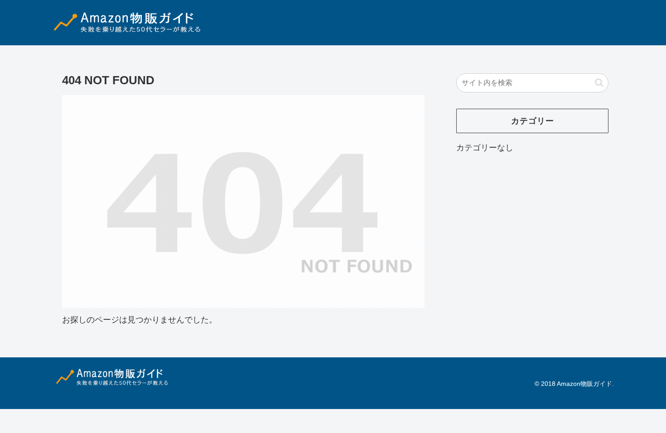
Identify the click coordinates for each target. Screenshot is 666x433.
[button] (599, 82)
